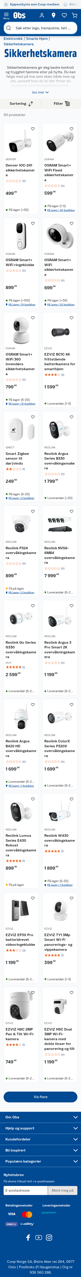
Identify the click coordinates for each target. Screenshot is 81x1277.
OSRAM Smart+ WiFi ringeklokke (20, 262)
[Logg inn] (42, 15)
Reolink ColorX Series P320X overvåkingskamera (59, 748)
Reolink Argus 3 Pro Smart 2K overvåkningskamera (59, 649)
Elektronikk (13, 38)
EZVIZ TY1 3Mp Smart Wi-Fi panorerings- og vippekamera (58, 942)
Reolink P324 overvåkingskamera (21, 553)
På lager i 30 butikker (61, 210)
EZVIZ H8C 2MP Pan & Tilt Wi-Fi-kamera (20, 1034)
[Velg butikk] (53, 15)
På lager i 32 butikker (61, 304)
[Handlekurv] (74, 15)
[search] (8, 27)
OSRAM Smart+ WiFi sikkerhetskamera (59, 267)
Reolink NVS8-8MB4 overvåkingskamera (59, 555)
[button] (40, 1097)
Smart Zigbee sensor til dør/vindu (17, 458)
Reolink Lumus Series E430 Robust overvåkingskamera (21, 845)
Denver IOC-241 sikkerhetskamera (20, 170)
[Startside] (24, 15)
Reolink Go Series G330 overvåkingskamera (21, 649)
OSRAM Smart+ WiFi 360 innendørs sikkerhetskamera (20, 364)
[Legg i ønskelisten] (33, 129)
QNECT (10, 447)
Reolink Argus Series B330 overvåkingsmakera (59, 461)
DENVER (11, 159)
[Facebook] (28, 1237)
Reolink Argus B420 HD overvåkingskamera (21, 748)
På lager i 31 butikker (22, 304)
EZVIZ (48, 348)
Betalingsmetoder (19, 1205)
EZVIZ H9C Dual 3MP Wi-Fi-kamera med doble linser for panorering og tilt (59, 1039)
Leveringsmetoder (56, 1205)
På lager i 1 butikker (21, 785)
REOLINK (50, 447)
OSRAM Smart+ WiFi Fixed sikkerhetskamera (59, 172)
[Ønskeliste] (64, 15)
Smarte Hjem (37, 38)
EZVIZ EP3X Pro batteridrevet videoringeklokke (20, 940)
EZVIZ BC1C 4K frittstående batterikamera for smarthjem (59, 361)
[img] (21, 180)
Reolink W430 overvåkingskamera (59, 840)
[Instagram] (49, 1237)
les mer (38, 92)
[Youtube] (38, 1237)
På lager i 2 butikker (21, 498)
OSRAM (49, 159)
